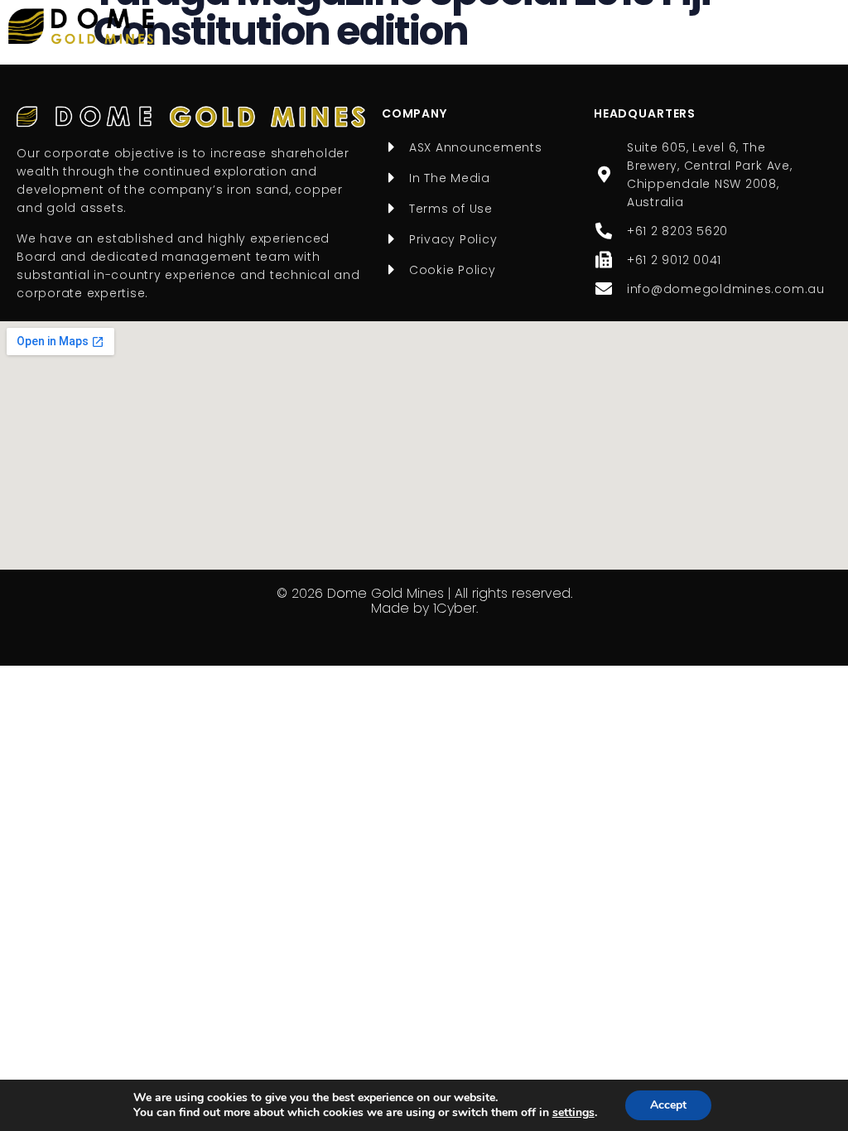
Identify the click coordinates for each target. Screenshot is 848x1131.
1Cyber (454, 608)
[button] (822, 25)
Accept (668, 1105)
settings (573, 1112)
